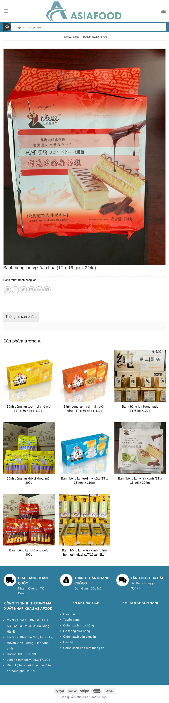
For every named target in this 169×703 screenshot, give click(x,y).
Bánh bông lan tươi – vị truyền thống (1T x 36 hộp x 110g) (84, 408)
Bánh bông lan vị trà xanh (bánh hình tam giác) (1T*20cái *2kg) (84, 552)
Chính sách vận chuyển (79, 636)
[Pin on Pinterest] (39, 289)
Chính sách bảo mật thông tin (83, 648)
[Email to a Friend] (31, 289)
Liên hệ (68, 642)
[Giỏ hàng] (163, 11)
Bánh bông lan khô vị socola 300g (28, 552)
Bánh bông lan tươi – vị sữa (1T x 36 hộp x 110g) (84, 480)
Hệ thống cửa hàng (76, 631)
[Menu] (6, 10)
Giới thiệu (70, 614)
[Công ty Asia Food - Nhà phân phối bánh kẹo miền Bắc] (84, 11)
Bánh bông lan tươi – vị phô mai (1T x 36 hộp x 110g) (29, 408)
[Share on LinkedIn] (47, 289)
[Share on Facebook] (15, 289)
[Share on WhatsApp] (7, 289)
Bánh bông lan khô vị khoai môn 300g (29, 480)
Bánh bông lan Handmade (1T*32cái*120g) (140, 408)
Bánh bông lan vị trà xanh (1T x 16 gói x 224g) (140, 480)
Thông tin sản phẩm (21, 317)
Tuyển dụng (71, 619)
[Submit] (7, 27)
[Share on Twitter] (23, 289)
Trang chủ (70, 36)
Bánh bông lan (95, 36)
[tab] (21, 317)
